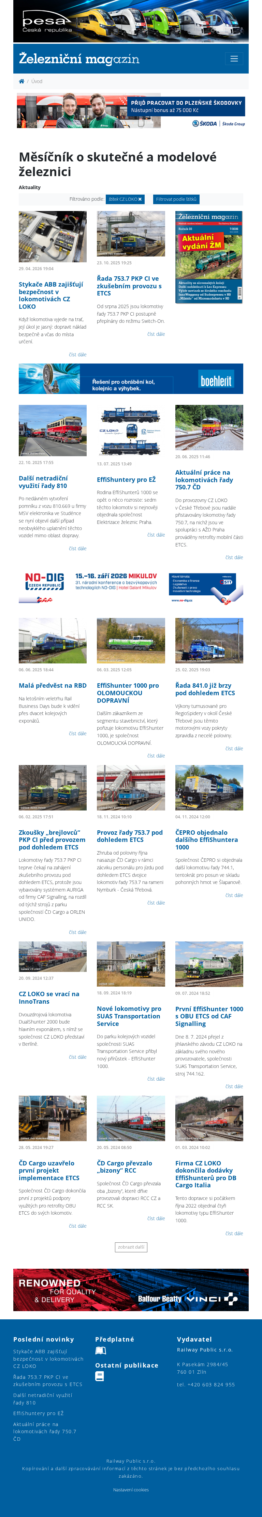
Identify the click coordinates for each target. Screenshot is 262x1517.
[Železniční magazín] (82, 59)
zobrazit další (131, 1247)
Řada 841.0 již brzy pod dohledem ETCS (205, 689)
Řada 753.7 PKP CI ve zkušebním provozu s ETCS (129, 285)
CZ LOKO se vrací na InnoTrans (49, 997)
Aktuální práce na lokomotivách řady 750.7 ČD (204, 479)
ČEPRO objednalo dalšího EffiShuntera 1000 (206, 839)
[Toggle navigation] (234, 58)
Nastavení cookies (131, 1490)
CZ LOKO (124, 199)
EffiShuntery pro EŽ (126, 479)
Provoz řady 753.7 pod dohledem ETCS (130, 836)
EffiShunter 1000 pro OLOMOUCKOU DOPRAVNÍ (128, 692)
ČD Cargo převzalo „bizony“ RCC (124, 1167)
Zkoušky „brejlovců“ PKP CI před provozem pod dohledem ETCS (52, 839)
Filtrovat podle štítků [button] (176, 199)
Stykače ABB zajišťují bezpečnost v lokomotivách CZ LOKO (51, 295)
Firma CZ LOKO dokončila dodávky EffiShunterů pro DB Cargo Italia (205, 1174)
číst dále (78, 354)
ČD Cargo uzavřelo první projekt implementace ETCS (49, 1170)
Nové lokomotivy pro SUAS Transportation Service (129, 1015)
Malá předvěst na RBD (53, 685)
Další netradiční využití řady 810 (43, 482)
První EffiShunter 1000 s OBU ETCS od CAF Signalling (209, 1016)
